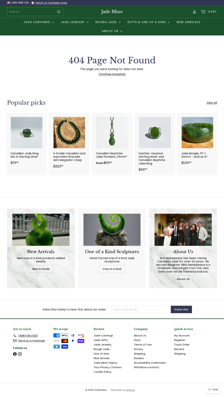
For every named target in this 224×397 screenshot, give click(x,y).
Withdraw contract (146, 367)
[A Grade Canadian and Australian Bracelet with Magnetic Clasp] (69, 142)
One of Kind (101, 353)
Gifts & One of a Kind (147, 22)
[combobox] (35, 12)
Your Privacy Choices (107, 367)
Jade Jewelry (73, 22)
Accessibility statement (150, 363)
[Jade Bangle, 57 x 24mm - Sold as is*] (197, 140)
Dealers (139, 358)
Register (179, 340)
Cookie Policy (102, 372)
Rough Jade (106, 22)
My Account (182, 335)
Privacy (138, 349)
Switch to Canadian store (51, 3)
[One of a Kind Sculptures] (112, 230)
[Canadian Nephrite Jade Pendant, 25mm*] (112, 140)
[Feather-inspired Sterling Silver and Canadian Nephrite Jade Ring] (154, 144)
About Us (110, 31)
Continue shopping (112, 74)
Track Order (182, 344)
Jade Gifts (101, 340)
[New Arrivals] (40, 230)
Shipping (139, 353)
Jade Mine (112, 11)
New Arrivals (188, 22)
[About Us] (183, 230)
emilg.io (130, 390)
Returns (179, 349)
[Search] (59, 12)
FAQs (137, 340)
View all (211, 102)
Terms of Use (143, 344)
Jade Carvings (37, 22)
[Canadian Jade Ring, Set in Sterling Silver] (26, 140)
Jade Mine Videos (105, 363)
